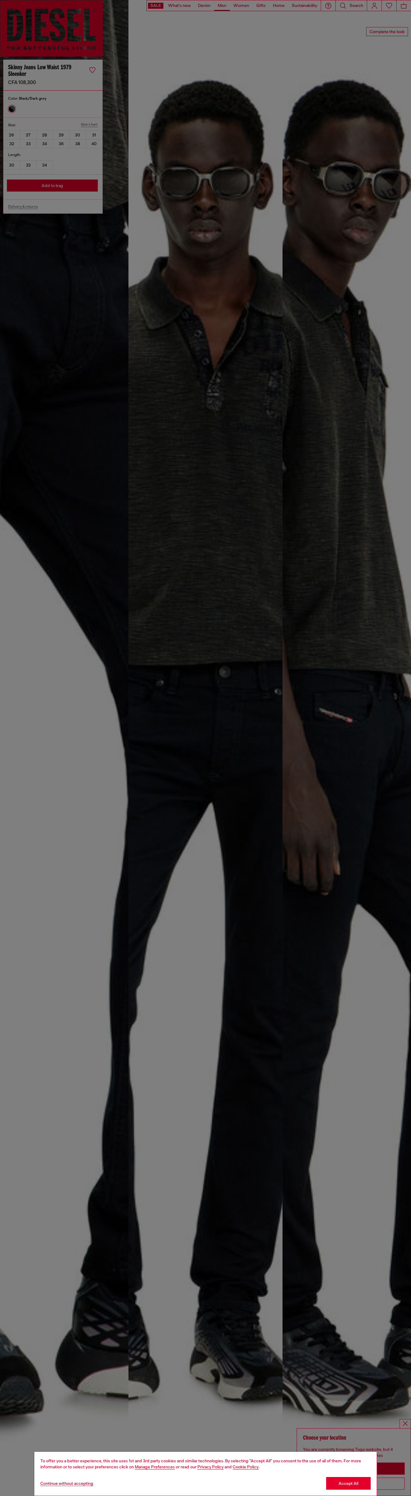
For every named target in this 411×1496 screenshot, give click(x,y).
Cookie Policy (245, 1466)
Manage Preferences (155, 1466)
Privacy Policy (210, 1466)
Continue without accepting (66, 1483)
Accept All (348, 1483)
